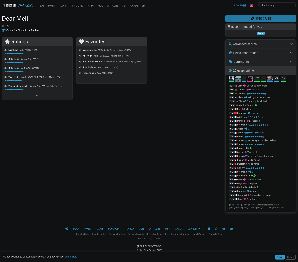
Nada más (254, 89)
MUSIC (52, 5)
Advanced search (245, 44)
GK (283, 78)
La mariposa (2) (252, 183)
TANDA (90, 5)
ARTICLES (112, 5)
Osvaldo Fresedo (136, 234)
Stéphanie (242, 124)
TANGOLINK (76, 5)
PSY (124, 5)
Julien (240, 129)
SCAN (62, 5)
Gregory (242, 195)
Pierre (240, 136)
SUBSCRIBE (262, 18)
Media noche (253, 160)
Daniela (242, 89)
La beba (248, 109)
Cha (241, 101)
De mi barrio (252, 199)
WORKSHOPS (195, 228)
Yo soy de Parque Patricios (260, 156)
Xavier (240, 160)
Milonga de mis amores (259, 97)
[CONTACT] (143, 6)
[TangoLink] (245, 101)
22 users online (243, 70)
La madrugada (253, 179)
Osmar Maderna (154, 234)
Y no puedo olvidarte (18, 86)
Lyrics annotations (245, 53)
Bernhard (241, 113)
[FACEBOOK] (209, 229)
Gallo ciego (13, 59)
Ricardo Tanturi (99, 234)
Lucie (240, 179)
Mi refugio (13, 50)
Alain (239, 117)
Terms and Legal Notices (149, 238)
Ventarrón (88, 50)
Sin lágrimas (255, 191)
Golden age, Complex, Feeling (261, 140)
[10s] (6, 50)
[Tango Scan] (246, 97)
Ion (238, 109)
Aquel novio (253, 164)
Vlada (241, 97)
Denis (240, 156)
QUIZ (101, 5)
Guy (239, 183)
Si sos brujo (88, 73)
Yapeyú (254, 113)
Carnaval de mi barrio (260, 195)
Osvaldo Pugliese (117, 234)
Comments (241, 62)
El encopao (254, 121)
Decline (290, 257)
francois (241, 121)
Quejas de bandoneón (257, 85)
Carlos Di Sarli (215, 234)
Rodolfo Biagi (82, 234)
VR (276, 78)
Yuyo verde (13, 77)
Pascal (240, 164)
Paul (240, 199)
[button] (251, 5)
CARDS (134, 5)
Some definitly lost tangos (177, 234)
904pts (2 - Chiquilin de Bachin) (22, 30)
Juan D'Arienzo (199, 234)
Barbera (241, 191)
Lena (240, 85)
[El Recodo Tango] (67, 229)
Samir (240, 140)
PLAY (41, 5)
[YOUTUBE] (224, 229)
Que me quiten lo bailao (258, 101)
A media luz (88, 67)
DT (257, 78)
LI (263, 78)
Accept (280, 257)
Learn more (71, 256)
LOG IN (238, 5)
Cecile (240, 152)
